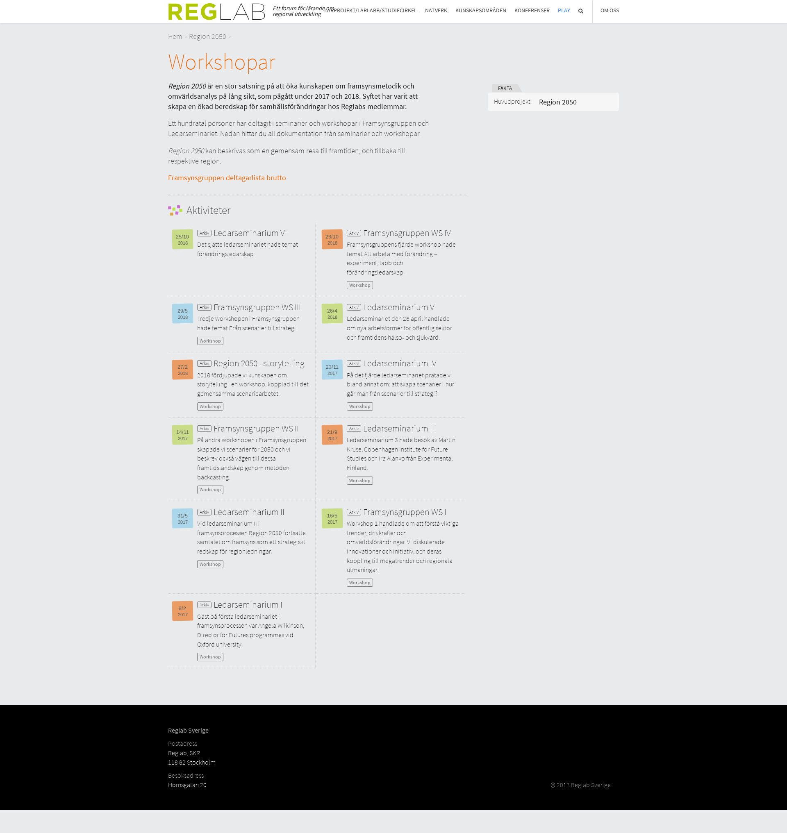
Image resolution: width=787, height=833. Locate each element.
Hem (175, 36)
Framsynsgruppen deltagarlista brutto (227, 177)
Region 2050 (207, 36)
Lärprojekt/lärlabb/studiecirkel (370, 10)
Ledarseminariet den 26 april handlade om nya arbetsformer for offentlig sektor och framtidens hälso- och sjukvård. (399, 327)
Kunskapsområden (480, 10)
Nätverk (436, 10)
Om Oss (609, 10)
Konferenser (532, 10)
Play (564, 10)
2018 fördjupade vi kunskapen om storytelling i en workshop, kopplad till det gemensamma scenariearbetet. (253, 384)
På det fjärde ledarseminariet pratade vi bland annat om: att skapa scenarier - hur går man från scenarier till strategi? (400, 384)
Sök (581, 11)
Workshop (360, 285)
